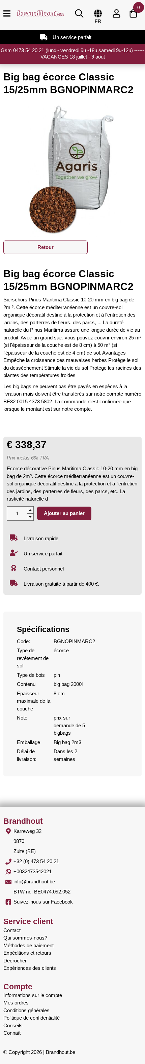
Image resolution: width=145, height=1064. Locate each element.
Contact (12, 930)
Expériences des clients (29, 968)
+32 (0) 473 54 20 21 (36, 861)
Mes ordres (16, 1002)
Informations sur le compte (32, 995)
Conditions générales (26, 1010)
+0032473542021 (32, 871)
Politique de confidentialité (31, 1018)
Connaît (12, 1033)
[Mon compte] (116, 13)
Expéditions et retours (27, 953)
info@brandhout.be (34, 881)
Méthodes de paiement (28, 945)
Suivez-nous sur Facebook (43, 902)
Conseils (13, 1025)
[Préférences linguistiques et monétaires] (98, 13)
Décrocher (15, 960)
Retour (45, 247)
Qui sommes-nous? (25, 938)
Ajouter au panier (64, 513)
